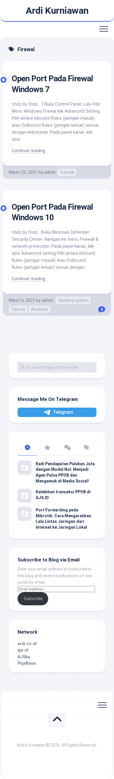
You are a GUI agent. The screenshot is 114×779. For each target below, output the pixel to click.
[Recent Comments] (67, 448)
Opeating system (73, 300)
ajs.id (23, 650)
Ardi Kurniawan (57, 10)
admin (50, 172)
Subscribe (33, 598)
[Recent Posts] (27, 448)
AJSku (24, 656)
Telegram (63, 412)
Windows (39, 309)
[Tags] (87, 448)
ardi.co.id (27, 643)
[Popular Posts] (47, 448)
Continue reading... (30, 150)
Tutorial (67, 172)
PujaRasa (27, 663)
